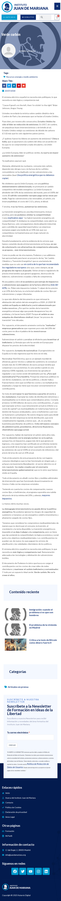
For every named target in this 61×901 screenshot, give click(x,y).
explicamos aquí (15, 218)
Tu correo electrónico (17, 733)
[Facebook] (14, 871)
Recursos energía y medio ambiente (22, 77)
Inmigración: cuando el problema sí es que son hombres (41, 612)
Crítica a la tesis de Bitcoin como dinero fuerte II (43, 641)
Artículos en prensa (18, 686)
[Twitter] (22, 871)
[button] (4, 86)
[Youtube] (30, 871)
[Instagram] (38, 871)
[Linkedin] (46, 871)
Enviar (12, 745)
